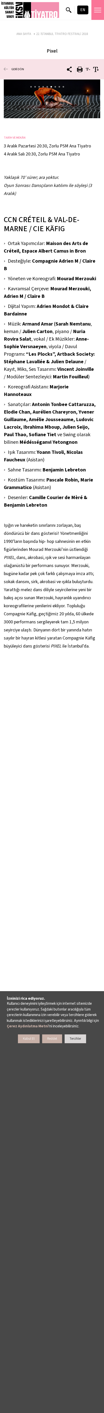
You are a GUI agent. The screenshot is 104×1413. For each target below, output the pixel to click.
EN (82, 10)
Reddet (52, 1038)
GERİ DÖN (17, 69)
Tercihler (75, 1038)
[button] (30, 10)
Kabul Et (29, 1038)
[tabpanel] (52, 98)
